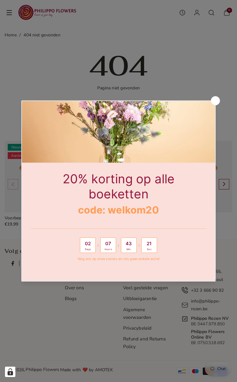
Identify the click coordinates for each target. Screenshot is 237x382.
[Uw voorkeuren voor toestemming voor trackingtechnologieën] (10, 372)
